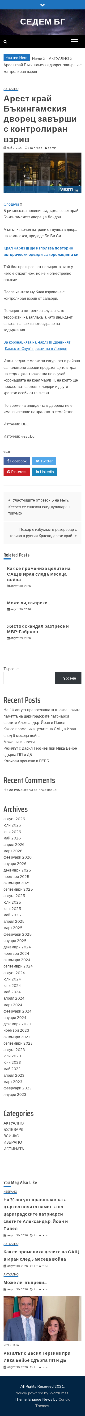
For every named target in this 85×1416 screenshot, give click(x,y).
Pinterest (18, 471)
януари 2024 (15, 1017)
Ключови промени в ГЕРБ (26, 761)
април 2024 (14, 998)
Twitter (46, 461)
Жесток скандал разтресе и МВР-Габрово (38, 629)
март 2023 (13, 1081)
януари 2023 (15, 1094)
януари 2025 (15, 940)
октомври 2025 (17, 882)
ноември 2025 (16, 876)
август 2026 (14, 818)
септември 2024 (18, 966)
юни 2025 (12, 908)
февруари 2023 (18, 1088)
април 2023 (14, 1075)
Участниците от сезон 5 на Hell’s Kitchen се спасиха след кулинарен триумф (39, 506)
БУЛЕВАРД (13, 1129)
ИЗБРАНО (13, 1142)
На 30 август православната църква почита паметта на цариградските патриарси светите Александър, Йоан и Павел (42, 716)
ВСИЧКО (11, 1136)
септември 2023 (18, 1043)
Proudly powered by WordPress (41, 1393)
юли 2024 (12, 979)
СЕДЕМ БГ (42, 21)
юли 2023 (12, 1056)
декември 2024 (17, 947)
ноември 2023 (16, 1030)
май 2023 (12, 1068)
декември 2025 (17, 870)
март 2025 (13, 927)
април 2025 (14, 921)
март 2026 (13, 850)
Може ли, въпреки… (29, 603)
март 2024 (13, 1004)
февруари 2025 (18, 934)
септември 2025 (18, 889)
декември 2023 (17, 1024)
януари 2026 (15, 863)
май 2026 (12, 838)
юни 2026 (12, 831)
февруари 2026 (18, 857)
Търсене (11, 668)
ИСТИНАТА (14, 1148)
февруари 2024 (18, 1011)
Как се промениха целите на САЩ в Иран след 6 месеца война (39, 574)
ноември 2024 (16, 953)
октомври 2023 (17, 1036)
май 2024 (12, 991)
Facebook (18, 461)
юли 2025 (12, 902)
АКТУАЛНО (11, 89)
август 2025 (14, 895)
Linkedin (46, 471)
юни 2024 (12, 985)
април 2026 (14, 844)
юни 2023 (12, 1062)
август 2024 (14, 972)
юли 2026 (12, 825)
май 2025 (12, 915)
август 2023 (14, 1049)
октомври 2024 (17, 959)
